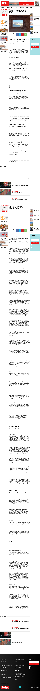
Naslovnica (2, 9)
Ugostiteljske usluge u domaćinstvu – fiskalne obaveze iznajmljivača (21, 659)
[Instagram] (3, 15)
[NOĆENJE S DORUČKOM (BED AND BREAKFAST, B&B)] (4, 30)
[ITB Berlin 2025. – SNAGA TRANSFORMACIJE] (4, 22)
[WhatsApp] (25, 34)
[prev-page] (31, 36)
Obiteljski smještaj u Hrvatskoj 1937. (17, 192)
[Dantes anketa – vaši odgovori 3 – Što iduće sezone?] (5, 199)
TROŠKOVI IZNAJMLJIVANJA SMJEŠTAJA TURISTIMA (37, 5)
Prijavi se (35, 46)
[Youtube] (6, 15)
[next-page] (32, 36)
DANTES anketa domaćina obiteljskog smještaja (21, 679)
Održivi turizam (3, 667)
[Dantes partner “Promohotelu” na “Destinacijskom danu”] (31, 32)
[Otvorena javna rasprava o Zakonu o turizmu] (4, 38)
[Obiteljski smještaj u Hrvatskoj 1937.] (5, 192)
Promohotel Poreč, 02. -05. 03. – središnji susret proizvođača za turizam (7, 672)
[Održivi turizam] (31, 28)
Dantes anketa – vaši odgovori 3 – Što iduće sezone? (19, 199)
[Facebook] (2, 15)
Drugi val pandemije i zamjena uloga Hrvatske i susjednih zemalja (20, 186)
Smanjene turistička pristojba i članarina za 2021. (20, 665)
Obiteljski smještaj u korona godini (6, 677)
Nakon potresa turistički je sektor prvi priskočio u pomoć (20, 178)
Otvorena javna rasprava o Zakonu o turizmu (3, 42)
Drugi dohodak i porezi (18, 667)
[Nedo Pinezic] (2, 13)
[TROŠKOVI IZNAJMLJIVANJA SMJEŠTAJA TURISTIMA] (4, 47)
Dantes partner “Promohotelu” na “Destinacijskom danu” (36, 32)
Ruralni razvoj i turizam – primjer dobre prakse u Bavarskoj (20, 171)
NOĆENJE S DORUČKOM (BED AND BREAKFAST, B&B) (4, 34)
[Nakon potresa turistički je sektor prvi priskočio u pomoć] (5, 178)
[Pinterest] (22, 34)
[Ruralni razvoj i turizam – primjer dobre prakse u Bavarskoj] (5, 171)
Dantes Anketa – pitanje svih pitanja (20, 672)
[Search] (33, 1)
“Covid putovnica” (3, 674)
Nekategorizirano (8, 9)
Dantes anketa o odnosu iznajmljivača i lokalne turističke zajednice (20, 674)
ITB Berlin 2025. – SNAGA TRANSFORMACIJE (4, 26)
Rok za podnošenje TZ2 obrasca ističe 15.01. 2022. (21, 663)
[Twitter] (4, 15)
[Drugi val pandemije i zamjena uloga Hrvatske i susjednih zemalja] (5, 185)
